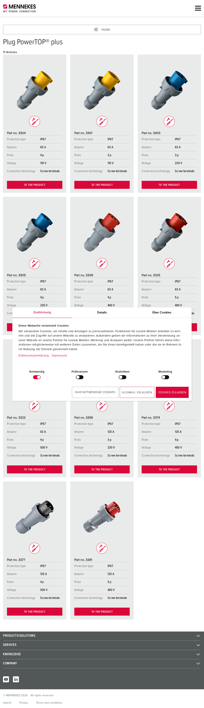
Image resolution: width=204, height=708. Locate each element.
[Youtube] (6, 679)
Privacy (23, 702)
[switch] (79, 377)
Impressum (59, 355)
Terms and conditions (49, 702)
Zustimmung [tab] (42, 312)
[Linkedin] (16, 679)
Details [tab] (102, 312)
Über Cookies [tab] (161, 312)
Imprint (7, 702)
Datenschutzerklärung (34, 355)
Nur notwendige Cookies (95, 392)
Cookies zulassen (172, 392)
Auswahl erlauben (137, 392)
